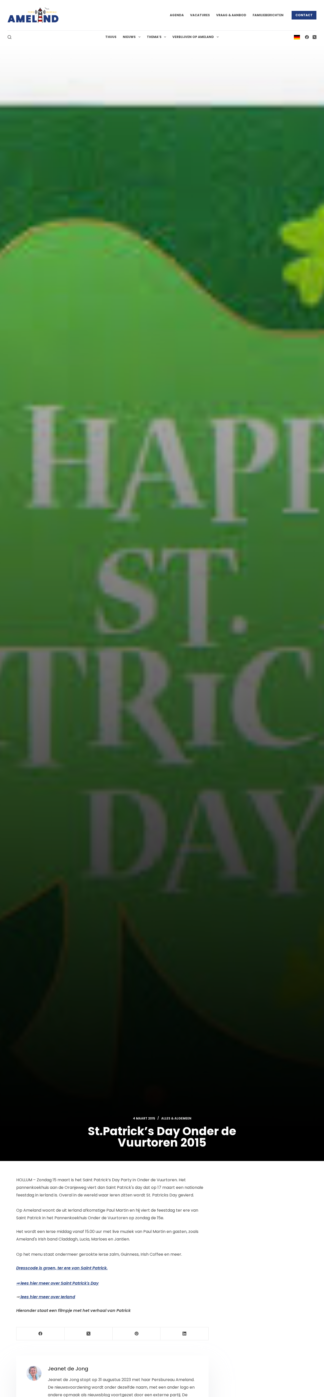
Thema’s (154, 37)
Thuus (110, 37)
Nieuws (129, 37)
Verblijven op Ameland (193, 37)
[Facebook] (307, 37)
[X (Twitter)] (314, 37)
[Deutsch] (297, 37)
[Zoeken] (9, 37)
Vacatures (200, 15)
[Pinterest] (137, 1333)
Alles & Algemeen (176, 1118)
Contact (304, 15)
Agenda (177, 15)
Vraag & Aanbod (231, 15)
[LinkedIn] (184, 1333)
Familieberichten (268, 15)
